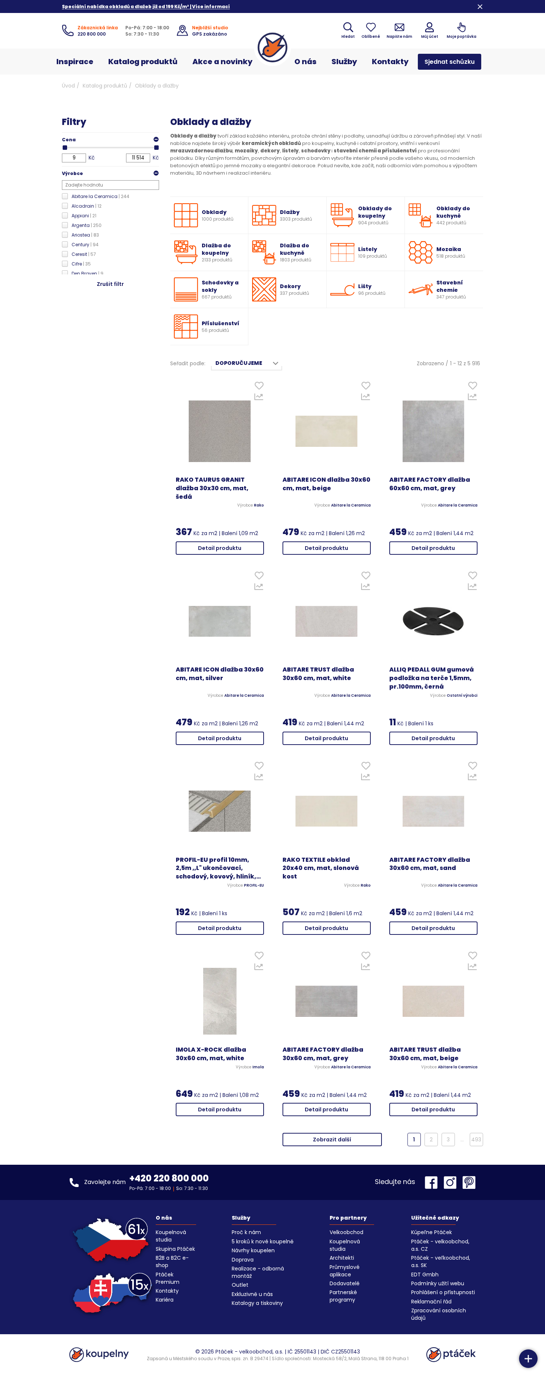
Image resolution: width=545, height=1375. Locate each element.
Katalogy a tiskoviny (257, 1303)
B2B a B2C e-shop (172, 1261)
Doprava (243, 1259)
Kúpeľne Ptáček (431, 1232)
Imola (258, 1067)
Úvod (68, 85)
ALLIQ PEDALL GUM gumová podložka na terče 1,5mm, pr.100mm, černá (431, 678)
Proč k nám (246, 1232)
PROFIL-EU (254, 885)
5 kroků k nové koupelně (263, 1241)
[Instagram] (451, 1182)
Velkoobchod (346, 1232)
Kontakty (390, 61)
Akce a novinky (222, 61)
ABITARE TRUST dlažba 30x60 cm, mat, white (318, 674)
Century (85, 244)
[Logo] (272, 47)
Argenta (87, 225)
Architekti (342, 1258)
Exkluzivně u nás (252, 1294)
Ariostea (85, 235)
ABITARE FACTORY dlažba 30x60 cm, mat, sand (429, 864)
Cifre (81, 264)
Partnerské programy (343, 1296)
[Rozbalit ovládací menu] (528, 1358)
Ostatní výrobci (462, 695)
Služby (344, 61)
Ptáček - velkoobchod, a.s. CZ (440, 1245)
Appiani (84, 215)
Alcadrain (87, 206)
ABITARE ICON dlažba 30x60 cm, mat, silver (220, 674)
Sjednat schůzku (450, 61)
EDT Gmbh (425, 1274)
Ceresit (84, 254)
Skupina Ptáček (175, 1249)
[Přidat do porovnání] (259, 398)
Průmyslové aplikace (345, 1270)
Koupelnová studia (171, 1236)
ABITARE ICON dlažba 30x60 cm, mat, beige (326, 484)
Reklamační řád (431, 1301)
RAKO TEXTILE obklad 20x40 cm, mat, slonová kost (321, 868)
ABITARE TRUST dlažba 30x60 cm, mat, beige (425, 1054)
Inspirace (74, 61)
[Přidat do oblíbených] (259, 387)
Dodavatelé (345, 1283)
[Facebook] (433, 1182)
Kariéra (165, 1299)
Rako (259, 505)
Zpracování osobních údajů (438, 1314)
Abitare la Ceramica (100, 196)
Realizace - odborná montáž (258, 1272)
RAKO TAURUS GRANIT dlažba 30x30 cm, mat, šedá (212, 488)
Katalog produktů (143, 61)
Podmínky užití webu (437, 1283)
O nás (305, 61)
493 (476, 1139)
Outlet (240, 1285)
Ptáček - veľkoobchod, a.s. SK (440, 1261)
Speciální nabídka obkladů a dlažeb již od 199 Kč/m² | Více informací (146, 6)
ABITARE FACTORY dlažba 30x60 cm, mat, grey (323, 1054)
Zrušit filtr (110, 284)
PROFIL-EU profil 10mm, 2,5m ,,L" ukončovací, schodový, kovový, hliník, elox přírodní (216, 868)
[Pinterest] (469, 1182)
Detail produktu (219, 548)
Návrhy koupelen (253, 1250)
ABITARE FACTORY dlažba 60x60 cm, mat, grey (429, 484)
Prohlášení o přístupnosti (443, 1292)
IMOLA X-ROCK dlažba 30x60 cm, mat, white (211, 1054)
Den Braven (87, 273)
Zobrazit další (332, 1139)
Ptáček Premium (167, 1278)
